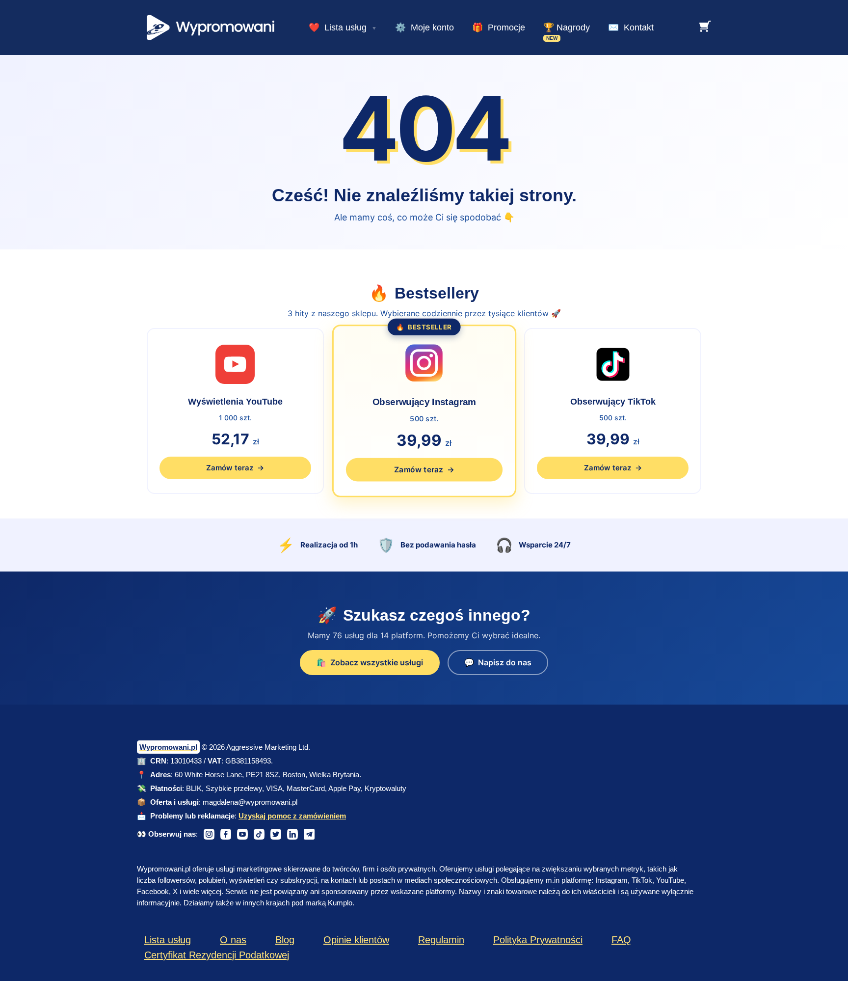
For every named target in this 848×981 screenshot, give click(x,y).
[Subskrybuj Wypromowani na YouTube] (242, 834)
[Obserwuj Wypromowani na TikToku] (259, 834)
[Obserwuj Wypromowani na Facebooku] (225, 834)
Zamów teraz (235, 467)
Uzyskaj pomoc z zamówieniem (292, 816)
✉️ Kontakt (631, 27)
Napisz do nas (497, 662)
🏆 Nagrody (566, 27)
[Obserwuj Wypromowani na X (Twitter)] (275, 834)
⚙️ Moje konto (424, 27)
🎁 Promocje (498, 27)
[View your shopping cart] (705, 26)
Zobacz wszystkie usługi (370, 662)
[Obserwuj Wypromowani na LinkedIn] (292, 834)
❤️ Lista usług (338, 27)
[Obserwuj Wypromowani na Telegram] (309, 834)
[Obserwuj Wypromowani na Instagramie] (209, 834)
